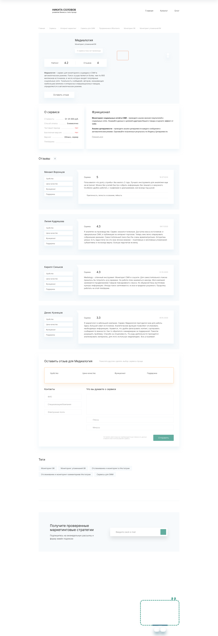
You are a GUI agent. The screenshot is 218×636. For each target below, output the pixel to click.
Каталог (164, 11)
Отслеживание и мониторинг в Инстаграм (111, 468)
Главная (149, 11)
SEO (83, 615)
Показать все (97, 137)
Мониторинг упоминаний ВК (150, 28)
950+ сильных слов (47, 608)
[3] (59, 377)
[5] (67, 377)
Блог (177, 11)
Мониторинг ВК (129, 28)
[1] (51, 377)
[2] (55, 377)
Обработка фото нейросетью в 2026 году (57, 615)
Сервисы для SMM (88, 28)
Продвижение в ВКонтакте (109, 28)
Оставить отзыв (61, 95)
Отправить (163, 438)
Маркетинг (86, 608)
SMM (84, 612)
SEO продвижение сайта (50, 612)
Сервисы (52, 28)
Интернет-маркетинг (68, 28)
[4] (63, 377)
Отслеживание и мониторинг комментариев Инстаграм (66, 474)
